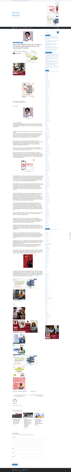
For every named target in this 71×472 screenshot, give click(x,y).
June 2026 (46, 75)
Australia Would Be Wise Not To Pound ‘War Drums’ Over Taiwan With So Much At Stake (16, 421)
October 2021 (47, 151)
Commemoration (47, 248)
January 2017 (47, 226)
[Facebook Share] (70, 232)
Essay (46, 263)
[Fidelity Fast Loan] (19, 289)
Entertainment (25, 27)
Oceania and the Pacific (48, 298)
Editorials (16, 27)
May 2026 (46, 76)
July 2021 (46, 155)
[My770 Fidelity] (19, 345)
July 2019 (46, 188)
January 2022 (47, 147)
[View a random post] (58, 28)
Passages (46, 300)
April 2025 (46, 94)
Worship (46, 323)
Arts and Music (47, 236)
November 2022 (47, 133)
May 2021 (46, 158)
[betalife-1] (19, 53)
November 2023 (47, 117)
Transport (46, 316)
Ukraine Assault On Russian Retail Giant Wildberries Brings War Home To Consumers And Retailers (23, 1)
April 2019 (46, 192)
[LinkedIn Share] (70, 235)
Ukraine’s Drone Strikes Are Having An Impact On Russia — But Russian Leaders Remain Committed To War (52, 41)
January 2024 (47, 114)
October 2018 (47, 200)
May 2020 (46, 174)
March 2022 (46, 144)
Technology (46, 312)
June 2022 (46, 140)
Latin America (47, 282)
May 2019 (46, 190)
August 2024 (47, 105)
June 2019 (46, 189)
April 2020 (46, 175)
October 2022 (47, 135)
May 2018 (46, 207)
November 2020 (47, 166)
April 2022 (46, 143)
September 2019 (47, 185)
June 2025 (46, 91)
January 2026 (47, 82)
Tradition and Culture (48, 315)
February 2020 (47, 178)
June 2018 (46, 205)
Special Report (47, 309)
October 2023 (47, 118)
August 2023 (47, 121)
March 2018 (46, 209)
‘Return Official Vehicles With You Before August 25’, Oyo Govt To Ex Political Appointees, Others (39, 422)
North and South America (48, 297)
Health (17, 42)
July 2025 (46, 90)
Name (13, 448)
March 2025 (46, 95)
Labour (46, 281)
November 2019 (47, 182)
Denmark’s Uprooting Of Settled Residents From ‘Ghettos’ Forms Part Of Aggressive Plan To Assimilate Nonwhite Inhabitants (28, 423)
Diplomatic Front (47, 255)
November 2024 (47, 101)
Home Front (46, 274)
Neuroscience (47, 294)
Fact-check (46, 267)
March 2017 (46, 223)
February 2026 (47, 80)
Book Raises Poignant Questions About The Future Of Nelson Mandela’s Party (20, 396)
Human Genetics (47, 277)
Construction (47, 252)
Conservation (47, 251)
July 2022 (46, 139)
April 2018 (46, 208)
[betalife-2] (19, 307)
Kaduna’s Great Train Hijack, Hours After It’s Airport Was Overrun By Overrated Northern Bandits (52, 67)
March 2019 (46, 193)
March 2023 (46, 128)
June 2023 (46, 124)
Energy (46, 259)
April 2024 (46, 110)
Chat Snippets (47, 247)
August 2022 (47, 137)
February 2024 (47, 113)
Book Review (47, 240)
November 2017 (47, 215)
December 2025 (47, 83)
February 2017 (47, 224)
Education (46, 258)
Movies (46, 293)
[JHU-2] (31, 320)
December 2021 (47, 148)
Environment (47, 262)
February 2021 (47, 162)
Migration (46, 290)
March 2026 (46, 79)
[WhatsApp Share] (70, 238)
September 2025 (47, 87)
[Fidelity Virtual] (19, 334)
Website (13, 456)
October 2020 (47, 167)
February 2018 (47, 211)
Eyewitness (46, 266)
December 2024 (47, 99)
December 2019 (47, 181)
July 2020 (46, 171)
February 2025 (47, 97)
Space (46, 308)
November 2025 (47, 84)
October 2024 (47, 102)
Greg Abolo (18, 49)
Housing (46, 275)
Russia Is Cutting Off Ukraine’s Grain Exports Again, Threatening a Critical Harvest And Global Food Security (52, 38)
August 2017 (47, 219)
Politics (20, 27)
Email (13, 452)
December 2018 (47, 197)
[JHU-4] (19, 63)
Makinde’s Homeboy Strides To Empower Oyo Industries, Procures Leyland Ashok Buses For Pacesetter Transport (52, 64)
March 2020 (46, 177)
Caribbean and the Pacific (48, 244)
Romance (46, 305)
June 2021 (46, 156)
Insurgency (46, 278)
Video (46, 319)
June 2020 (46, 173)
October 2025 (47, 86)
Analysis (14, 42)
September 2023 (47, 120)
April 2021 (46, 159)
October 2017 (47, 216)
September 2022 (47, 136)
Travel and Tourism (48, 317)
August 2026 (47, 72)
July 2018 (46, 204)
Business (46, 241)
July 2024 (46, 106)
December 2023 (47, 116)
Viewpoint (46, 320)
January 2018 (47, 212)
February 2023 (47, 129)
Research (46, 304)
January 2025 (47, 98)
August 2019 (47, 186)
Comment (14, 437)
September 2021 (47, 152)
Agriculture (46, 232)
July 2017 (46, 220)
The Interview (47, 313)
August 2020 (47, 170)
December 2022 (47, 132)
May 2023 (46, 125)
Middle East (46, 289)
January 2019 (47, 196)
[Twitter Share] (70, 234)
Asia (45, 237)
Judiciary (46, 279)
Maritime (46, 286)
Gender (46, 270)
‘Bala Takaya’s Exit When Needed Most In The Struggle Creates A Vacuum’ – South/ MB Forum (52, 58)
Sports (30, 27)
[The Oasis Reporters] (13, 28)
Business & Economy (48, 243)
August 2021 (47, 154)
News (19, 42)
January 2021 (47, 163)
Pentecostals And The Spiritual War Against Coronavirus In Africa (36, 396)
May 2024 (46, 109)
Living (46, 285)
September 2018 (47, 201)
